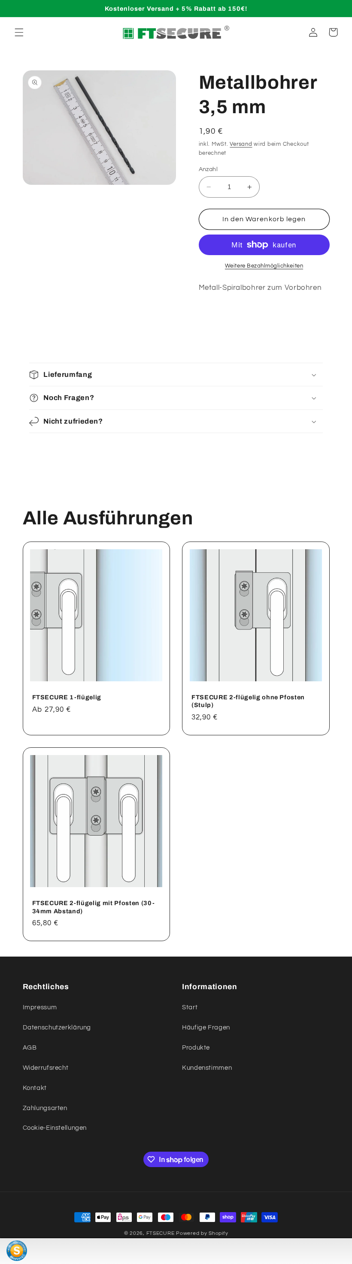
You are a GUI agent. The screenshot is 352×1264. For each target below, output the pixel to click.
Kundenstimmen (207, 1068)
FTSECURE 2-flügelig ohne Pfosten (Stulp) (248, 701)
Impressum (40, 1007)
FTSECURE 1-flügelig (67, 697)
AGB (30, 1047)
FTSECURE (160, 1233)
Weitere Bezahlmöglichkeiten (264, 266)
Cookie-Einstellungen (55, 1128)
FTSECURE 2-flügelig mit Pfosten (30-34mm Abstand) (93, 907)
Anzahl (208, 169)
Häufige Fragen (206, 1027)
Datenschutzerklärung (57, 1027)
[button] (19, 32)
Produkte (196, 1047)
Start (189, 1007)
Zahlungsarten (45, 1108)
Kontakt (35, 1088)
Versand (241, 144)
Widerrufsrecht (46, 1068)
